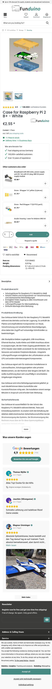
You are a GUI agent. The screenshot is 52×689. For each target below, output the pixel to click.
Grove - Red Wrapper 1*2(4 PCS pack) (28, 204)
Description (6, 281)
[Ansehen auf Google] (8, 473)
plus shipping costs (16, 133)
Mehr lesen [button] (11, 545)
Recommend (31, 255)
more (26, 429)
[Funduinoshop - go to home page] (26, 8)
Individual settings (26, 685)
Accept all (26, 672)
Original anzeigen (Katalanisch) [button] (20, 487)
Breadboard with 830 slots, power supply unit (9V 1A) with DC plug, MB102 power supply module (29, 174)
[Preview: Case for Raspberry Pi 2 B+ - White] (8, 96)
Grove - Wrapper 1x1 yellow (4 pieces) (28, 190)
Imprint (32, 661)
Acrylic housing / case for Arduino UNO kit (30, 219)
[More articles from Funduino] (40, 121)
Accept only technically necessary (27, 679)
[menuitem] (47, 15)
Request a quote (31, 241)
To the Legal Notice (22, 661)
